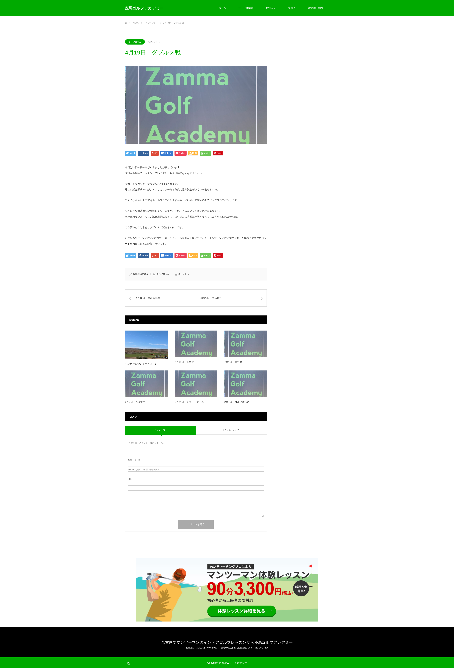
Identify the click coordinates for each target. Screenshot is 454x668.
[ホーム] (126, 17)
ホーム (222, 8)
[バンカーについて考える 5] (146, 345)
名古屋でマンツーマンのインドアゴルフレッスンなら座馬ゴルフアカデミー (227, 642)
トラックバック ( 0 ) (231, 430)
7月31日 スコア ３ (187, 362)
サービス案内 (245, 8)
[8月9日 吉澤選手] (146, 383)
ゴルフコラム (135, 42)
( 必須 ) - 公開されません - (143, 470)
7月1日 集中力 (233, 362)
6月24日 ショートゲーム (189, 401)
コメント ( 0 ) (161, 430)
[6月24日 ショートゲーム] (196, 383)
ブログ (291, 8)
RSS (127, 662)
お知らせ (271, 8)
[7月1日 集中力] (245, 344)
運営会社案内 (315, 8)
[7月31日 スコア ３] (196, 344)
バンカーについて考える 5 (140, 363)
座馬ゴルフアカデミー (144, 8)
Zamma (144, 274)
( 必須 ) (134, 460)
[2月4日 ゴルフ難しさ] (245, 383)
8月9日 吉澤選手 (135, 401)
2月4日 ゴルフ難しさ (237, 401)
